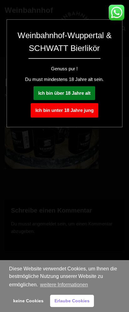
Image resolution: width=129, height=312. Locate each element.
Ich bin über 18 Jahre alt (64, 93)
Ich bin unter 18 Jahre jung (64, 110)
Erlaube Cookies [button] (72, 300)
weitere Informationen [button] (64, 284)
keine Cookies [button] (28, 300)
